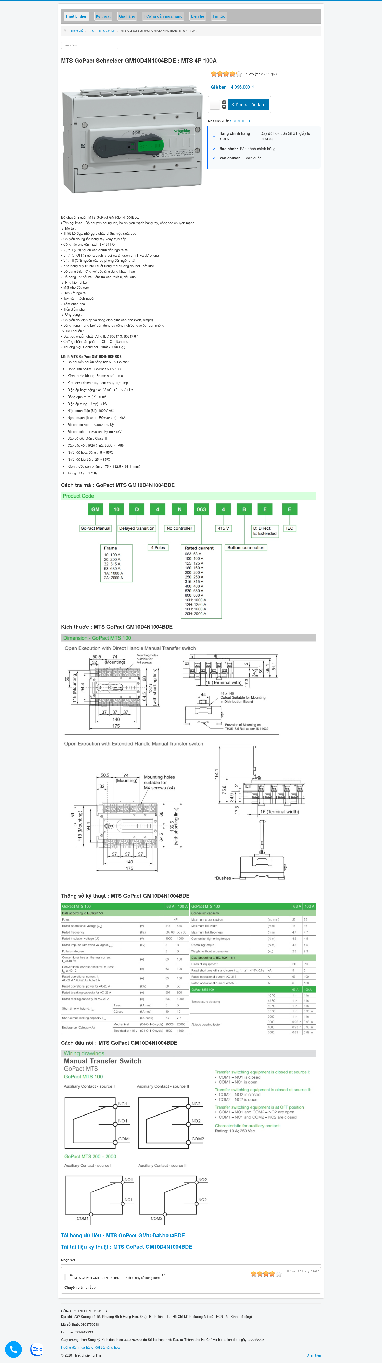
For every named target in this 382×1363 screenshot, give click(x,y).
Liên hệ (197, 16)
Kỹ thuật (103, 16)
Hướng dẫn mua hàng (163, 16)
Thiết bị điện (76, 16)
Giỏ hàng (127, 16)
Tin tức (219, 16)
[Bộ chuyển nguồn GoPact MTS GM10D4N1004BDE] (132, 138)
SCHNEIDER (240, 120)
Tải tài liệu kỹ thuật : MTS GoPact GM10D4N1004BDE (126, 1246)
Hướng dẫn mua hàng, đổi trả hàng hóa (90, 1347)
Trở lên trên (312, 1355)
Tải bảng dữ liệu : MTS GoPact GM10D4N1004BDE (123, 1235)
